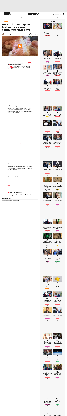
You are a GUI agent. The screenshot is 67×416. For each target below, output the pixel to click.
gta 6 (57, 35)
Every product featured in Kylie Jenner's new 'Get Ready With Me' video (57, 201)
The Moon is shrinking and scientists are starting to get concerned (57, 358)
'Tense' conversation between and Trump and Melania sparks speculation (47, 143)
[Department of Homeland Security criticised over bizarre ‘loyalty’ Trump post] (47, 25)
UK (9, 64)
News (15, 17)
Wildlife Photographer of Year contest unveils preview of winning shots (57, 185)
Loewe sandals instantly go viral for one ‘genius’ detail (57, 227)
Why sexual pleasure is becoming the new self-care (47, 73)
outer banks (57, 377)
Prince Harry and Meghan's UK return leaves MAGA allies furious (47, 285)
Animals (57, 189)
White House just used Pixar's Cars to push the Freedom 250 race (57, 59)
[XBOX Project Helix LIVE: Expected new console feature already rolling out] (47, 179)
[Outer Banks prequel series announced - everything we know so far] (57, 367)
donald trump (47, 35)
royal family (47, 288)
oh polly (6, 21)
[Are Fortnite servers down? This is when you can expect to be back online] (57, 410)
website (15, 163)
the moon (57, 361)
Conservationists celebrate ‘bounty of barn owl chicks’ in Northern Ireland (57, 242)
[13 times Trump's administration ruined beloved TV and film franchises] (47, 294)
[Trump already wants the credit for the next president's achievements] (57, 81)
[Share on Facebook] (34, 34)
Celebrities (43, 17)
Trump (25, 17)
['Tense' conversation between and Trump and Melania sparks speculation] (47, 137)
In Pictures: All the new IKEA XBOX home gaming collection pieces (47, 242)
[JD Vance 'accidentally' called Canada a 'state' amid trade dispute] (47, 195)
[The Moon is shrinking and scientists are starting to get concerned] (57, 352)
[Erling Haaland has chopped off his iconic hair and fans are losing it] (47, 336)
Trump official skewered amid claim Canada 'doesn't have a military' (57, 129)
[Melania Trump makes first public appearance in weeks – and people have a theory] (57, 108)
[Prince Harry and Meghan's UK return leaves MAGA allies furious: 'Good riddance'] (47, 279)
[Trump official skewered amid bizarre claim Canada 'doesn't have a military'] (57, 123)
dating (47, 75)
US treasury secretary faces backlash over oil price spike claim (57, 143)
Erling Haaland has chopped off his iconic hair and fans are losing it (47, 343)
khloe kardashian (47, 404)
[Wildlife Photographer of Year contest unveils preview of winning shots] (57, 179)
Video (49, 17)
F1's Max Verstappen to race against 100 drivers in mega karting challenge (57, 258)
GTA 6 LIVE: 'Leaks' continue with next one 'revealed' (57, 32)
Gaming (20, 17)
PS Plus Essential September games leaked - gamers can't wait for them (57, 285)
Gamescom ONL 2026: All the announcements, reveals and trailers (57, 170)
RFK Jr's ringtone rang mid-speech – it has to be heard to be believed (47, 114)
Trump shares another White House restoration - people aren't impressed (47, 374)
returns (4, 200)
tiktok (11, 200)
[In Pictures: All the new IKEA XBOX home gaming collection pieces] (47, 236)
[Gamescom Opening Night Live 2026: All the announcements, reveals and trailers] (57, 164)
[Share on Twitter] (35, 34)
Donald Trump (57, 61)
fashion (29, 62)
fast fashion (7, 200)
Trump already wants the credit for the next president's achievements (57, 88)
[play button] (20, 46)
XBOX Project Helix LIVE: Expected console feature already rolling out (47, 186)
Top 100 (10, 17)
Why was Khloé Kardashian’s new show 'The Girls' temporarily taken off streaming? (47, 401)
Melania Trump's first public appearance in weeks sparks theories (57, 114)
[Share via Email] (37, 34)
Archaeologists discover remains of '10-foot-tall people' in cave (57, 401)
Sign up (9, 192)
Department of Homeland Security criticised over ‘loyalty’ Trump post (47, 32)
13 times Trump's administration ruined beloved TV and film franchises (47, 301)
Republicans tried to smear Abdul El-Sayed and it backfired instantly (47, 129)
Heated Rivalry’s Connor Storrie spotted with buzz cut (47, 316)
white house (47, 304)
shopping (14, 200)
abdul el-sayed (57, 75)
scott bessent (57, 146)
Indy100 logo (33, 14)
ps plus (57, 288)
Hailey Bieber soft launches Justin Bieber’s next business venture (47, 59)
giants (57, 404)
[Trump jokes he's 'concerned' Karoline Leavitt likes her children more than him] (47, 81)
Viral (38, 17)
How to (9, 185)
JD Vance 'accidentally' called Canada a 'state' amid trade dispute (47, 201)
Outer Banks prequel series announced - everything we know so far (57, 374)
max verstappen (57, 261)
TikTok (11, 66)
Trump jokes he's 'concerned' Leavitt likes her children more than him (47, 88)
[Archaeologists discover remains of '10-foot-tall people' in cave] (57, 394)
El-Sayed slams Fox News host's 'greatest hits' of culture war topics (57, 73)
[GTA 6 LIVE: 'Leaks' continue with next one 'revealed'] (57, 25)
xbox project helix (47, 189)
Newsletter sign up (58, 14)
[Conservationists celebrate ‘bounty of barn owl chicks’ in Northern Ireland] (57, 236)
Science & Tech (31, 17)
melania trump (57, 116)
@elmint (11, 67)
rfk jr (47, 116)
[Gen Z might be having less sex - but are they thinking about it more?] (47, 67)
